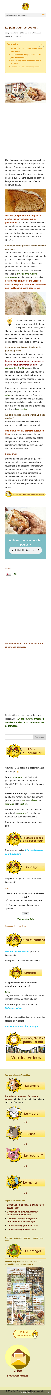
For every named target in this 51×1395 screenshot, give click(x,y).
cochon (23, 804)
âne (23, 800)
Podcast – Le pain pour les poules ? (25, 67)
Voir (25, 1122)
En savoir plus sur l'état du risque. (22, 1026)
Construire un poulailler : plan (21, 1229)
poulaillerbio (14, 33)
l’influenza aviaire (13, 1008)
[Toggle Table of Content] (40, 44)
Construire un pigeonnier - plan (22, 1225)
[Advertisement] (25, 131)
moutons (9, 804)
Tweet (15, 574)
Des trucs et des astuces (17, 951)
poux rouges (21, 813)
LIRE (7, 992)
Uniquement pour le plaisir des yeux (25, 900)
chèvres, (33, 800)
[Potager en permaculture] (25, 1251)
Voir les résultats (25, 919)
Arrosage (17, 777)
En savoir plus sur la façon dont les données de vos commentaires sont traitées (24, 722)
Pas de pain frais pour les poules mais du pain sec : (26, 49)
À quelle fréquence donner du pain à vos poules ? (26, 62)
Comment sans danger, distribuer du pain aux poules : (26, 56)
